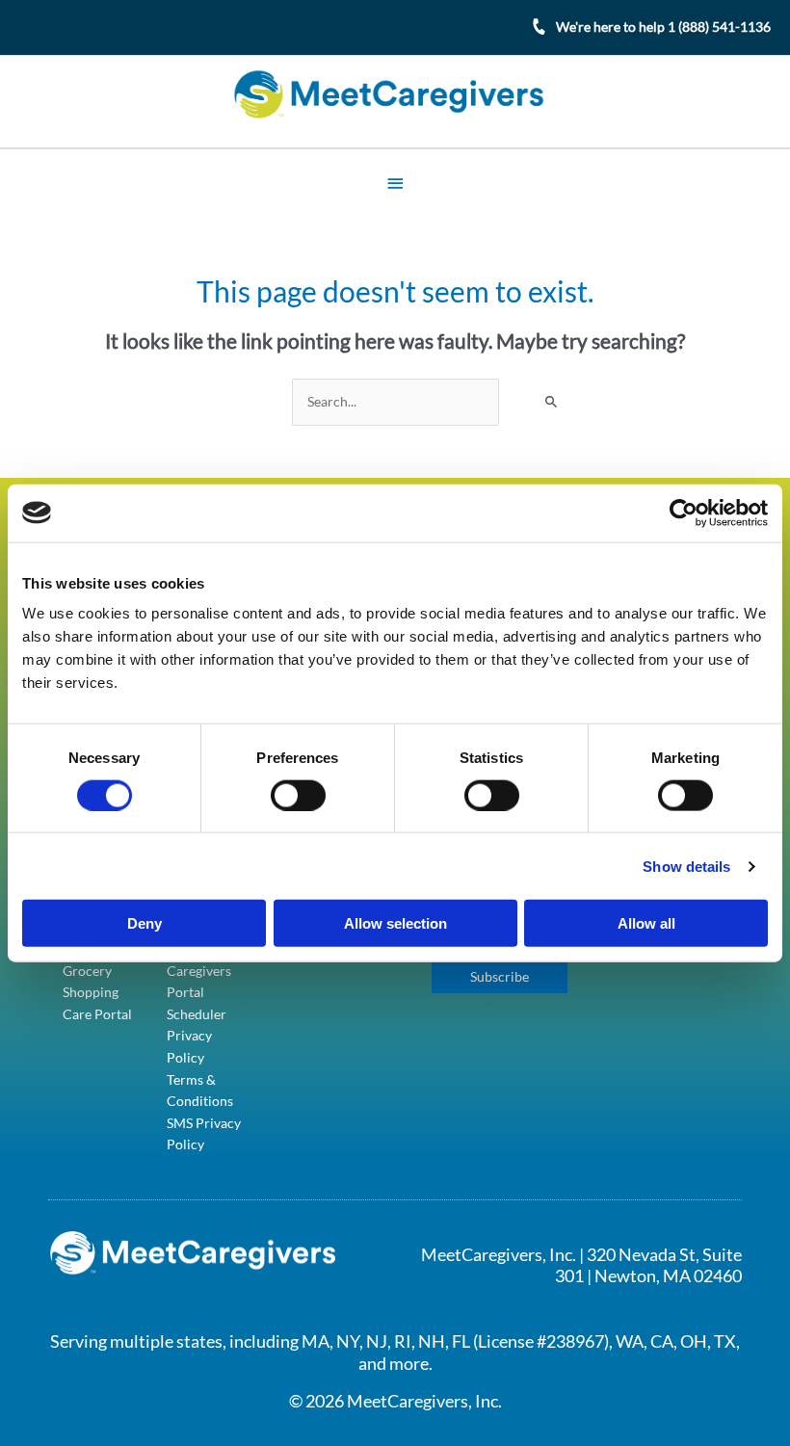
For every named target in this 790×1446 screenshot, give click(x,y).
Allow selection (395, 923)
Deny (144, 923)
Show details (686, 865)
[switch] (298, 794)
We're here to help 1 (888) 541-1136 (663, 26)
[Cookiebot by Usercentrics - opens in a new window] (683, 512)
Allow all (646, 923)
